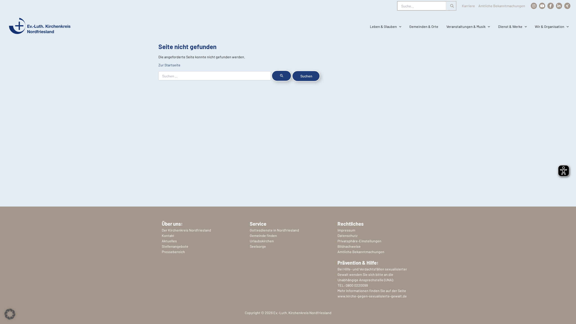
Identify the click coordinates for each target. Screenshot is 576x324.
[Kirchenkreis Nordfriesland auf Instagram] (534, 6)
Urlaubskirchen (262, 241)
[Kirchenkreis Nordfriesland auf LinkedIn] (559, 6)
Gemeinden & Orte (423, 26)
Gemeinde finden (263, 235)
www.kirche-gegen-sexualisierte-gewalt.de (372, 296)
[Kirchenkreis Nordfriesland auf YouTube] (542, 6)
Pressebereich (173, 252)
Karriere (468, 6)
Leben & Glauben (383, 26)
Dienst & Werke (510, 26)
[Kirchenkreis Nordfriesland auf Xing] (567, 6)
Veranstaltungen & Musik (466, 26)
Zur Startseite (169, 65)
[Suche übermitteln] (281, 75)
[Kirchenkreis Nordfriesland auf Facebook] (550, 6)
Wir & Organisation (549, 26)
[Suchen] (452, 6)
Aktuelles (169, 241)
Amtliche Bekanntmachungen (501, 6)
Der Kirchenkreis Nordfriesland (186, 230)
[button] (399, 26)
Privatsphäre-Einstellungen (359, 241)
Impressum (346, 230)
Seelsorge (258, 246)
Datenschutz (348, 235)
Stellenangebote (175, 246)
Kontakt (168, 235)
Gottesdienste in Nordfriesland (274, 230)
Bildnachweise (349, 246)
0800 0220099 (357, 285)
